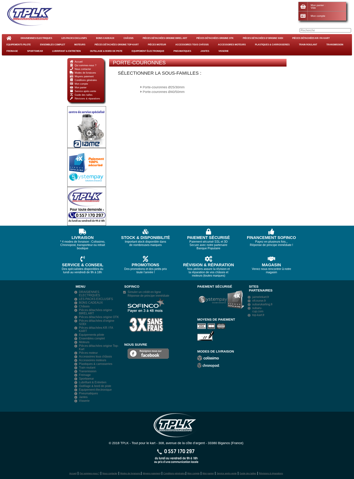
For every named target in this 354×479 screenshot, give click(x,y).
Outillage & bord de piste (106, 51)
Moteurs (79, 44)
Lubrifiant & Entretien (66, 51)
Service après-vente (227, 473)
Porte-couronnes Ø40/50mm (163, 92)
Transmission (334, 44)
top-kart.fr (258, 315)
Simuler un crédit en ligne (144, 292)
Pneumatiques (182, 51)
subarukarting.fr (262, 304)
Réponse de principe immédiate (148, 295)
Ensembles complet (52, 44)
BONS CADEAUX (105, 38)
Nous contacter (109, 473)
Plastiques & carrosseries (272, 44)
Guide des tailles (248, 473)
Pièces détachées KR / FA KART (311, 38)
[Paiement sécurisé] (212, 326)
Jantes (204, 51)
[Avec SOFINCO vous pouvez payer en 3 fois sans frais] (146, 314)
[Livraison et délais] (209, 357)
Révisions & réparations (271, 473)
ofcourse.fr (259, 300)
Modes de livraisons (130, 473)
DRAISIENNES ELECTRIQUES (36, 38)
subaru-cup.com (257, 309)
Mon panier (208, 473)
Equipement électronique (148, 51)
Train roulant (308, 44)
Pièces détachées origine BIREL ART (165, 38)
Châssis (128, 38)
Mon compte (193, 473)
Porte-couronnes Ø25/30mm (163, 87)
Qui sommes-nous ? (89, 473)
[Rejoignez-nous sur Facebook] (148, 353)
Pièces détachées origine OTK (215, 38)
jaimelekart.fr (260, 296)
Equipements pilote (18, 44)
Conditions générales (174, 473)
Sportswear (35, 51)
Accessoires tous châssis (192, 44)
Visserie (223, 51)
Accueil (73, 473)
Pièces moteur (157, 44)
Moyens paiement (152, 473)
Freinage (12, 51)
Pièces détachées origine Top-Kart (117, 44)
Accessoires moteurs (232, 44)
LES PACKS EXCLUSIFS (74, 38)
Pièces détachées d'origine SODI (263, 38)
